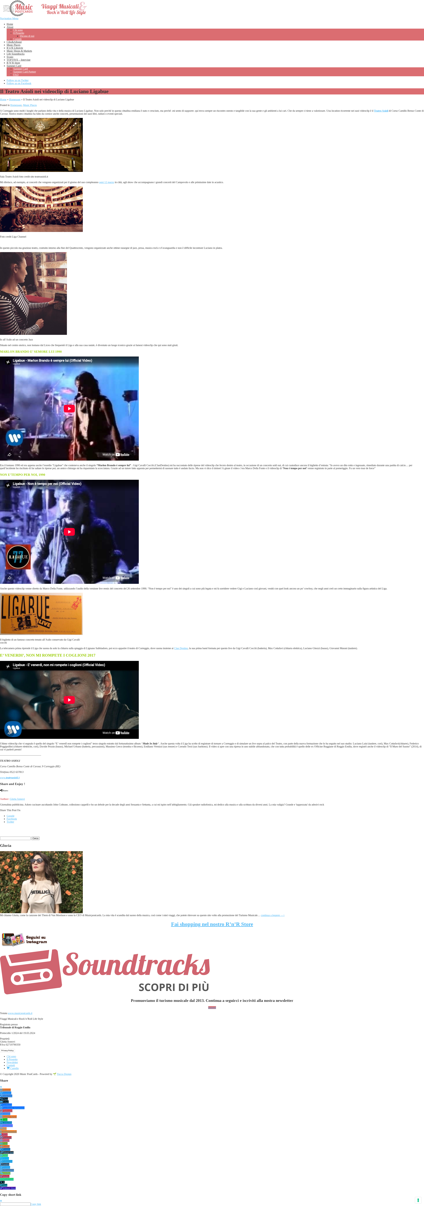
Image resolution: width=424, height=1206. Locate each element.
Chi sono (18, 30)
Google (10, 815)
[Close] (1, 1087)
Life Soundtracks (16, 53)
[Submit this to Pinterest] (10, 793)
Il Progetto (18, 33)
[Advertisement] (39, 831)
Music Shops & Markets (19, 50)
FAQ (16, 74)
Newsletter (12, 1062)
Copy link (36, 1204)
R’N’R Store (13, 62)
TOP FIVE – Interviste (18, 59)
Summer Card (14, 65)
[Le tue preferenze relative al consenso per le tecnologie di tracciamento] (418, 1200)
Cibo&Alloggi (14, 42)
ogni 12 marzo (106, 182)
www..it (10, 777)
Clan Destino (181, 648)
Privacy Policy (7, 1050)
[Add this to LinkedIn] (7, 793)
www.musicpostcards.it (20, 1013)
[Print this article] (13, 793)
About (10, 27)
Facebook (12, 818)
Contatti (17, 39)
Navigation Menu (9, 18)
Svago (10, 56)
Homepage (15, 99)
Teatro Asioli (381, 110)
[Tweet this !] (3, 793)
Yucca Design (64, 1074)
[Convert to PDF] (16, 793)
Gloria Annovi (17, 799)
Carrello (14, 1068)
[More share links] (20, 793)
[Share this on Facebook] (1, 793)
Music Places (13, 45)
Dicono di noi (27, 36)
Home (10, 24)
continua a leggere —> (273, 915)
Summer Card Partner (24, 71)
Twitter (10, 821)
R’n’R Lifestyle (15, 47)
